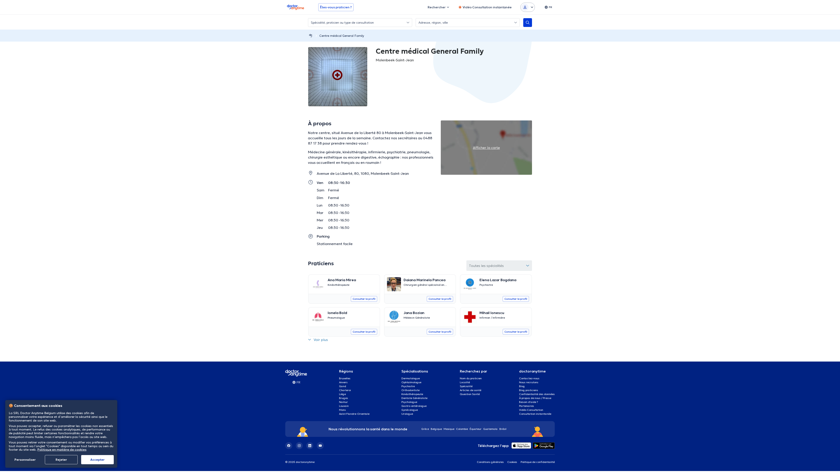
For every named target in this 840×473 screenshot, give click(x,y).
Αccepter (97, 460)
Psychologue (409, 402)
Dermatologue (410, 378)
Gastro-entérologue (414, 406)
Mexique (449, 429)
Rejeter (61, 460)
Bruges (343, 398)
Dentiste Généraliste (414, 398)
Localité (465, 382)
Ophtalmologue (411, 382)
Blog (522, 386)
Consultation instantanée (535, 413)
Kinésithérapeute (412, 394)
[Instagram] (299, 445)
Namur (343, 402)
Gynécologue (409, 409)
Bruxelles (344, 378)
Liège (342, 394)
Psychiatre (408, 386)
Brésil (502, 429)
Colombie (462, 429)
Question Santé (470, 394)
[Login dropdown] (527, 7)
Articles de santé (470, 390)
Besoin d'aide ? (528, 402)
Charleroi (345, 390)
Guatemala (490, 429)
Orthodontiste (410, 390)
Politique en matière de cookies (61, 450)
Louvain (344, 406)
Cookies (512, 462)
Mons (342, 409)
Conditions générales (490, 462)
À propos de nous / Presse (535, 398)
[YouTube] (320, 445)
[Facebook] (288, 445)
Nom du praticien (471, 378)
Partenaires (526, 406)
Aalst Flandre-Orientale (354, 413)
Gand (342, 386)
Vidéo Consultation (531, 409)
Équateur (475, 429)
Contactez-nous (529, 378)
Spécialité (466, 386)
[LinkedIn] (309, 445)
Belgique (436, 429)
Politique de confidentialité (538, 462)
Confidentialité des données (537, 394)
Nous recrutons (528, 382)
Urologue (407, 413)
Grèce (425, 429)
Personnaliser (25, 460)
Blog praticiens (528, 390)
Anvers (343, 382)
